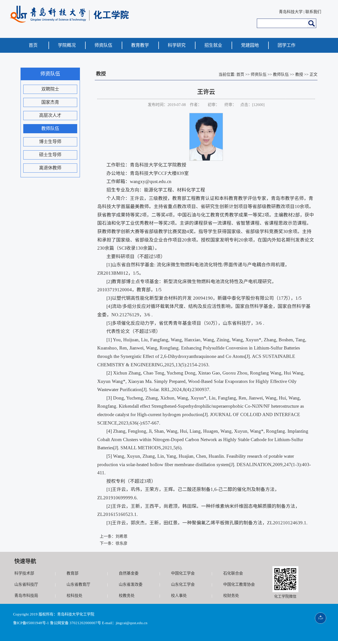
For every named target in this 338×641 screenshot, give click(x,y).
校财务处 (231, 595)
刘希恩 (121, 536)
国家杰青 (50, 102)
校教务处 (127, 595)
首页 (33, 45)
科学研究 (177, 45)
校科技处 (74, 595)
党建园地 (250, 45)
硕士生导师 (50, 154)
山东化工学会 (183, 584)
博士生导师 (50, 141)
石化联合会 (233, 573)
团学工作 (286, 45)
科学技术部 (24, 573)
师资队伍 (103, 45)
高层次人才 (50, 115)
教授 (299, 74)
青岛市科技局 (26, 595)
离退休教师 (50, 167)
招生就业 (213, 45)
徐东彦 (121, 543)
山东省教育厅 (78, 584)
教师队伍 (50, 128)
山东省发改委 (131, 584)
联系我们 (313, 12)
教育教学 (140, 45)
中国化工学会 (183, 573)
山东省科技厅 (26, 584)
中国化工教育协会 (239, 584)
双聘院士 (50, 89)
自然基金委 (129, 573)
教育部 (72, 573)
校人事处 (179, 595)
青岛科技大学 (291, 12)
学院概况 (67, 45)
